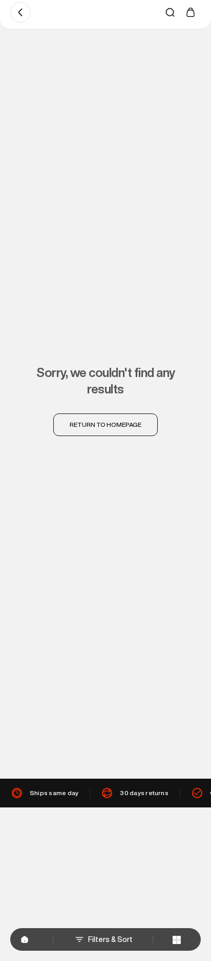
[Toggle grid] (176, 940)
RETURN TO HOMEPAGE (105, 424)
